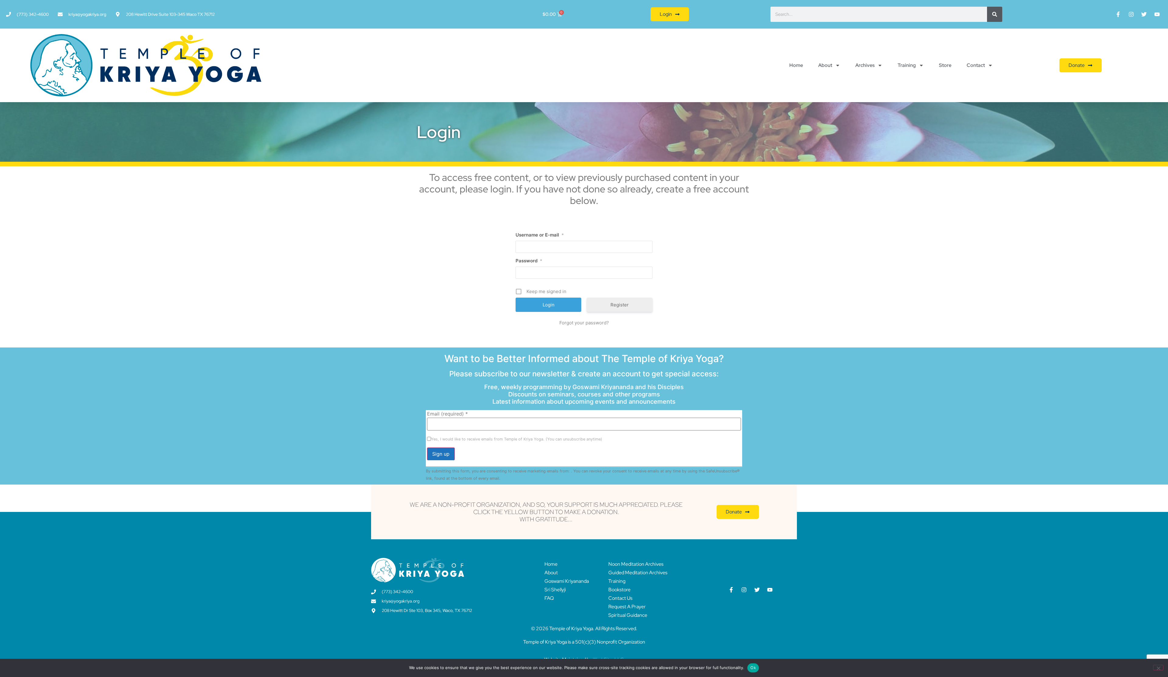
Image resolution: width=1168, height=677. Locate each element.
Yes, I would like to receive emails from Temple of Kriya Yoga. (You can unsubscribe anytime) (516, 439)
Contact (976, 65)
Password (529, 261)
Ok (753, 667)
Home (796, 65)
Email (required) (447, 413)
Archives (864, 65)
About (825, 65)
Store (945, 65)
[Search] (994, 14)
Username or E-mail (540, 235)
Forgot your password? (584, 323)
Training (907, 65)
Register (619, 305)
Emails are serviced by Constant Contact (539, 478)
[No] (1158, 667)
